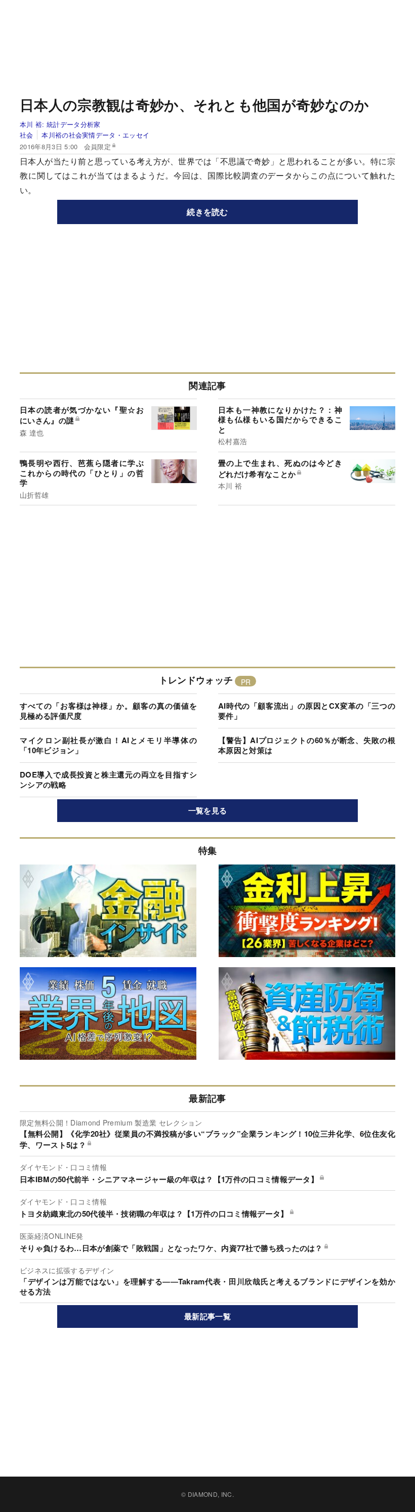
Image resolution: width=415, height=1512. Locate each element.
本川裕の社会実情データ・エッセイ (95, 135)
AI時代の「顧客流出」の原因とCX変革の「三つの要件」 (306, 710)
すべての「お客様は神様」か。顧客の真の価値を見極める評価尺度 (108, 710)
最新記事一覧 (207, 1316)
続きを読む (207, 212)
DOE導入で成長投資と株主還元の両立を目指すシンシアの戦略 (108, 779)
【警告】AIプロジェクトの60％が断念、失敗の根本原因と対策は (306, 745)
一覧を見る (207, 810)
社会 (26, 135)
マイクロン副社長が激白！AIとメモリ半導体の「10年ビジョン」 (108, 745)
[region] (207, 45)
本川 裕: (60, 124)
